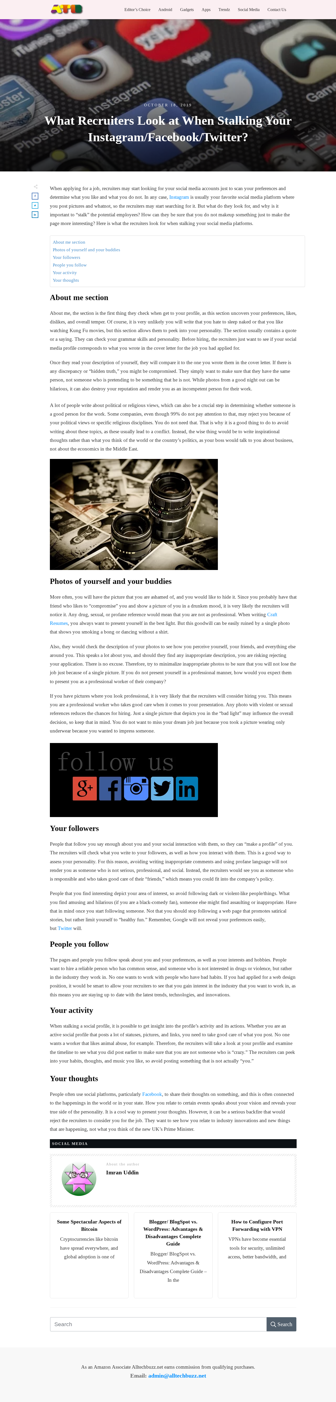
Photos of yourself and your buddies (86, 249)
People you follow (70, 265)
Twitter (65, 928)
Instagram (179, 197)
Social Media (70, 1144)
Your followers (66, 257)
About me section (69, 242)
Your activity (65, 272)
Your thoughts (66, 280)
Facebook (152, 1094)
